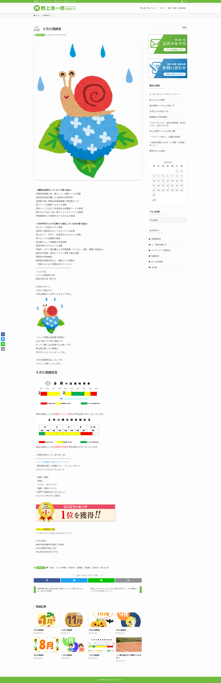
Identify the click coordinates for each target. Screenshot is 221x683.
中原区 (51, 568)
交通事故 (79, 568)
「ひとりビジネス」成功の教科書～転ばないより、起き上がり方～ (167, 124)
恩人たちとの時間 (157, 100)
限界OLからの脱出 (157, 151)
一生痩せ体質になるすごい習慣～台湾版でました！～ (167, 143)
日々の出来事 (157, 262)
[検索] (185, 1)
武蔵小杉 (96, 568)
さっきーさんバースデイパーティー (164, 94)
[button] (47, 580)
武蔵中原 (71, 568)
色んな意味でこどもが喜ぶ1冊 (162, 131)
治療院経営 (40, 35)
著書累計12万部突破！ (159, 117)
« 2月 (154, 200)
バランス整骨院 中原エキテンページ (52, 462)
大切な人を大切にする (159, 111)
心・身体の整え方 (159, 245)
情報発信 (155, 256)
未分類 (154, 267)
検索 (184, 27)
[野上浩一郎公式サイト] (55, 8)
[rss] (182, 1)
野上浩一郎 (104, 568)
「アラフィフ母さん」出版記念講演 (164, 137)
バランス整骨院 (61, 568)
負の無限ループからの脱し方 (161, 105)
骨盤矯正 (88, 568)
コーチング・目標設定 (160, 250)
